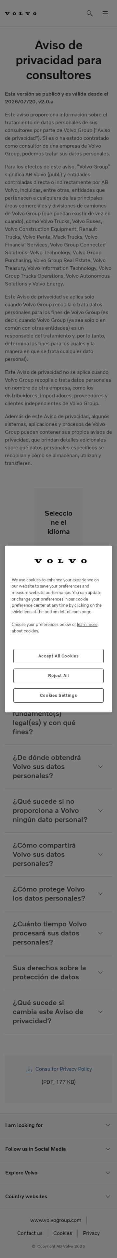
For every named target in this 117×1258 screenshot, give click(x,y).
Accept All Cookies (58, 656)
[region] (58, 629)
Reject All (58, 675)
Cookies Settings (58, 695)
